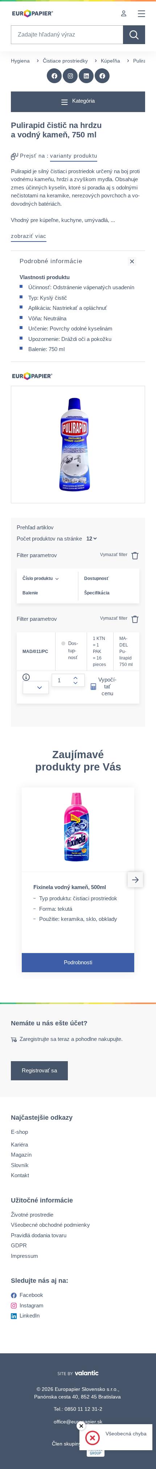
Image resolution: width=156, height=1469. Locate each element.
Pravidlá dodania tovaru (38, 1235)
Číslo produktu (37, 578)
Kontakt (20, 1175)
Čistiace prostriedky (65, 61)
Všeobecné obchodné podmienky (50, 1225)
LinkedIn (30, 1315)
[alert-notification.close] (81, 1425)
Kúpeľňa (110, 61)
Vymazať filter (114, 554)
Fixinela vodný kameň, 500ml (69, 887)
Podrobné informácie (51, 261)
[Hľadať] (134, 34)
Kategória (83, 101)
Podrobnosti (78, 962)
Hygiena (20, 61)
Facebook (31, 1295)
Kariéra (19, 1144)
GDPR (19, 1245)
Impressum (24, 1255)
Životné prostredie (32, 1214)
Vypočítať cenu (107, 686)
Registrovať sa (39, 1070)
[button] (102, 76)
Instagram (32, 1305)
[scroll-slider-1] (135, 879)
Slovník (20, 1165)
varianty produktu (73, 156)
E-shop (19, 1132)
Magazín (21, 1155)
